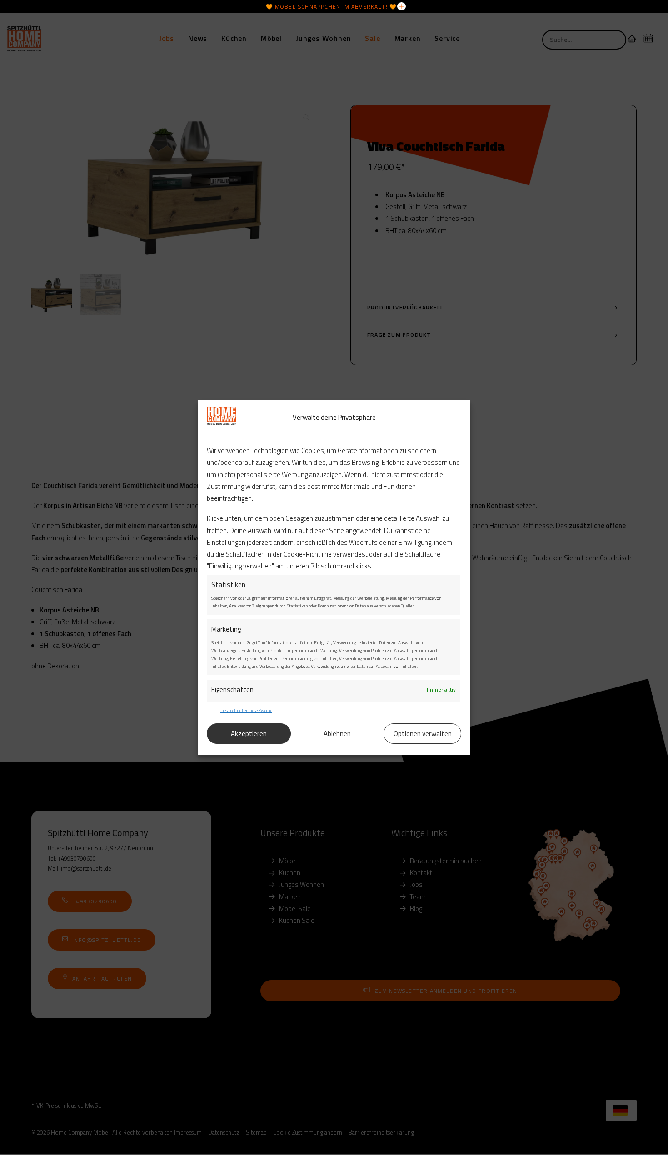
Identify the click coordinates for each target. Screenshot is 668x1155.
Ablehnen (337, 733)
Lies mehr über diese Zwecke (246, 710)
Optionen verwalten (423, 733)
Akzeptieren (249, 733)
